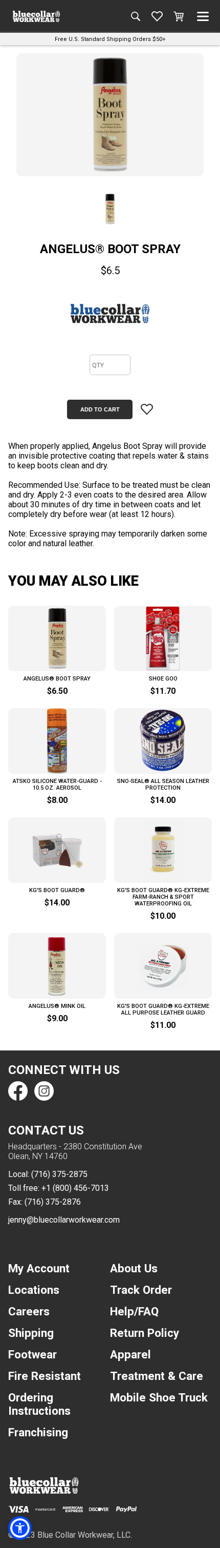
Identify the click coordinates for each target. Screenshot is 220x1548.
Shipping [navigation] (31, 1332)
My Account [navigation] (39, 1268)
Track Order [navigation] (141, 1289)
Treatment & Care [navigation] (156, 1375)
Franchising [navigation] (38, 1432)
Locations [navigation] (33, 1289)
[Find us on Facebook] (18, 1091)
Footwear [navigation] (32, 1354)
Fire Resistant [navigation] (44, 1375)
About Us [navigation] (134, 1268)
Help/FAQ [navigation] (134, 1311)
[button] (20, 1528)
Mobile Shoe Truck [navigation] (159, 1397)
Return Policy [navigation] (144, 1332)
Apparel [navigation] (130, 1354)
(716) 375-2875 (59, 1174)
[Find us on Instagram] (43, 1091)
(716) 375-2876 (53, 1202)
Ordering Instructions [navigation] (39, 1404)
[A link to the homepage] (36, 16)
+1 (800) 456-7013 (75, 1188)
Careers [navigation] (29, 1311)
